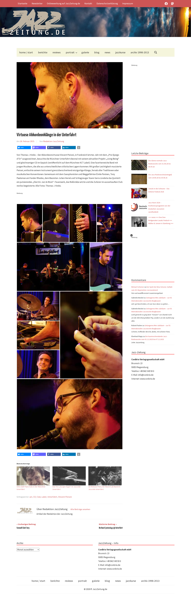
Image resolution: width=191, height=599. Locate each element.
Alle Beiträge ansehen (80, 509)
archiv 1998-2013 (140, 52)
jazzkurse (120, 52)
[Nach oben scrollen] (186, 594)
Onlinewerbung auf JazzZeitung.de (63, 3)
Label (44, 496)
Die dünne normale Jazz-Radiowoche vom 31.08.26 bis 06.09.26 (159, 164)
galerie (85, 52)
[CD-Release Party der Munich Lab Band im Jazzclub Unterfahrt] (105, 475)
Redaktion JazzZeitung (53, 141)
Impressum (127, 3)
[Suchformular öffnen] (156, 52)
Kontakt (88, 3)
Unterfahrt (52, 496)
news (107, 52)
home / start (26, 52)
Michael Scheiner (137, 287)
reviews (56, 52)
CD (34, 496)
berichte (42, 52)
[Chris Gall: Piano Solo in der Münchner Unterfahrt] (33, 475)
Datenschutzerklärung (107, 3)
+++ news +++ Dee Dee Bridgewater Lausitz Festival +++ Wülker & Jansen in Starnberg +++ (160, 220)
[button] (24, 147)
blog (96, 52)
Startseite (22, 3)
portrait (70, 52)
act (30, 496)
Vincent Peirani (65, 496)
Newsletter (37, 3)
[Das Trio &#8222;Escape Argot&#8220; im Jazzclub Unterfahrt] (69, 475)
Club (39, 496)
